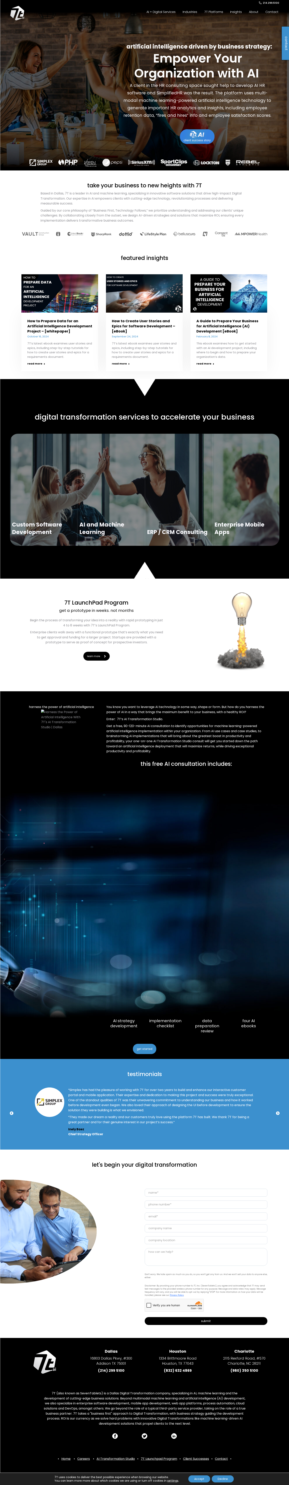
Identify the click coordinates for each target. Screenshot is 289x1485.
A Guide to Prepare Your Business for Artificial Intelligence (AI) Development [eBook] (227, 326)
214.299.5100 (271, 3)
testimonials (144, 1074)
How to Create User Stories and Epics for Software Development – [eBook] (143, 326)
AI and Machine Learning (101, 528)
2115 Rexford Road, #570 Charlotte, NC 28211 (244, 1361)
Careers (83, 1458)
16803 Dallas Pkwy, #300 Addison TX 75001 (111, 1361)
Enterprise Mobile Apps (239, 528)
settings (172, 1480)
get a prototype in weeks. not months (96, 610)
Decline (223, 1479)
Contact (221, 1458)
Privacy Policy (177, 1295)
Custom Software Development (37, 528)
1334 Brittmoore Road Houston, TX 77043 (178, 1361)
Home (66, 1458)
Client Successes (196, 1458)
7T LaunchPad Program (96, 603)
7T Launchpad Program (159, 1458)
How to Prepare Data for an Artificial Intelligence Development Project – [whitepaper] (59, 326)
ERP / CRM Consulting (177, 532)
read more (34, 363)
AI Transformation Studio (116, 1458)
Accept (199, 1479)
